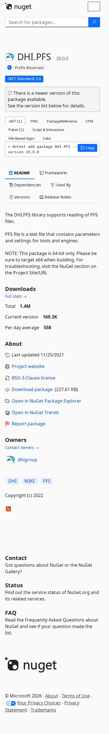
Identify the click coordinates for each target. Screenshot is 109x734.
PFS (47, 481)
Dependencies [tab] (27, 185)
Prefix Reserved (29, 67)
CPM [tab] (89, 121)
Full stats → (16, 296)
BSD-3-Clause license (33, 378)
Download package (32, 389)
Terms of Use (76, 696)
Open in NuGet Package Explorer (46, 401)
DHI (12, 481)
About (51, 696)
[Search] (94, 22)
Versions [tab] (21, 197)
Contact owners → (22, 447)
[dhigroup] (10, 460)
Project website (28, 366)
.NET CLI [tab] (15, 121)
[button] (87, 148)
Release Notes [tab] (57, 197)
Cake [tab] (47, 138)
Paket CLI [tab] (16, 129)
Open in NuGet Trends (35, 412)
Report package (28, 424)
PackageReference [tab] (62, 121)
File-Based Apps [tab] (21, 138)
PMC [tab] (34, 121)
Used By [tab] (62, 185)
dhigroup (27, 460)
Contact (16, 558)
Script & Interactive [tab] (48, 129)
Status (14, 585)
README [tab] (21, 172)
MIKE (29, 481)
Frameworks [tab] (55, 172)
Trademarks (43, 710)
